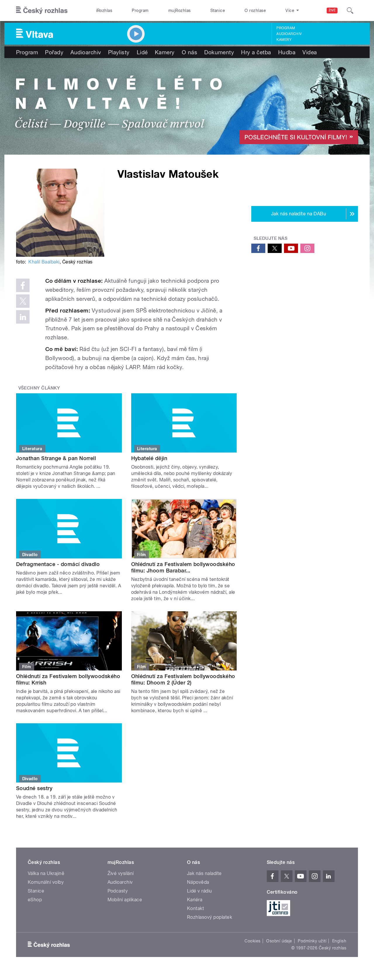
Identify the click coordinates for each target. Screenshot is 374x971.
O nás (189, 52)
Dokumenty (219, 52)
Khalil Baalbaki (43, 262)
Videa (309, 52)
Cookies (252, 941)
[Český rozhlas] (41, 10)
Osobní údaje (279, 941)
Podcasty (118, 891)
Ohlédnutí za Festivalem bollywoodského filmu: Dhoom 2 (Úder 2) (183, 679)
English (339, 941)
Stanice (217, 10)
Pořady (54, 52)
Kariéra (194, 899)
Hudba (286, 52)
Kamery (284, 40)
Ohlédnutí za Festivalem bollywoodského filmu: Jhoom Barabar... (183, 567)
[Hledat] (350, 10)
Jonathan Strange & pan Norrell (56, 458)
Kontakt (195, 908)
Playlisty (119, 52)
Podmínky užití (312, 941)
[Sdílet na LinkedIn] (23, 317)
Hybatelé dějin (149, 458)
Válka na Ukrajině (46, 873)
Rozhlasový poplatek (209, 917)
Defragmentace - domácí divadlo (58, 564)
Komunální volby (46, 882)
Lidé (142, 52)
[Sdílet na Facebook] (23, 285)
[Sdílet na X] (23, 301)
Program (140, 10)
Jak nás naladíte (204, 873)
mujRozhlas (179, 10)
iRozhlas (104, 10)
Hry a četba (256, 52)
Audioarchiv (289, 34)
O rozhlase (255, 10)
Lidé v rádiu (199, 891)
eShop (35, 899)
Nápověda (198, 882)
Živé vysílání (121, 873)
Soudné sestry (34, 788)
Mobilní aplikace (125, 899)
